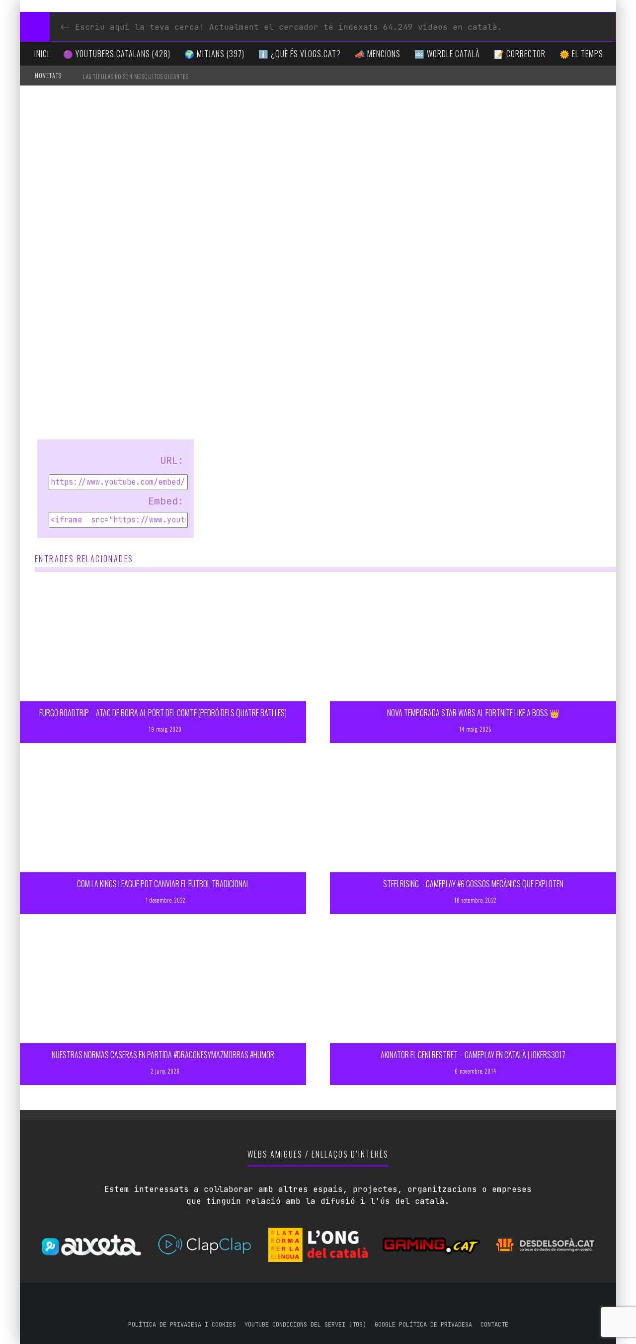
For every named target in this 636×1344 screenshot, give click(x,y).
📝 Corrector (520, 54)
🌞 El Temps (581, 54)
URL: (172, 460)
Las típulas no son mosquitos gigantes (135, 77)
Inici (41, 54)
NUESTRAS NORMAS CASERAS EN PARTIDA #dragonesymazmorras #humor (163, 1055)
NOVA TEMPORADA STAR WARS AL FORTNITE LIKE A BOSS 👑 (473, 713)
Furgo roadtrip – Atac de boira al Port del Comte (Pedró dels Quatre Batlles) (163, 713)
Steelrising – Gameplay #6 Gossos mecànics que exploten (473, 884)
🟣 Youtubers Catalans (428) (116, 54)
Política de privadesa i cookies (182, 1325)
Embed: (166, 501)
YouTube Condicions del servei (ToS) (305, 1325)
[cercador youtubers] (35, 27)
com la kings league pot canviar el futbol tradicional (163, 884)
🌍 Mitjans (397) (214, 54)
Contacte (494, 1325)
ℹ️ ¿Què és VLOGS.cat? (299, 54)
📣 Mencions (377, 54)
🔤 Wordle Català (447, 54)
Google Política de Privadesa (423, 1325)
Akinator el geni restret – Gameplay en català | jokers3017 (473, 1055)
